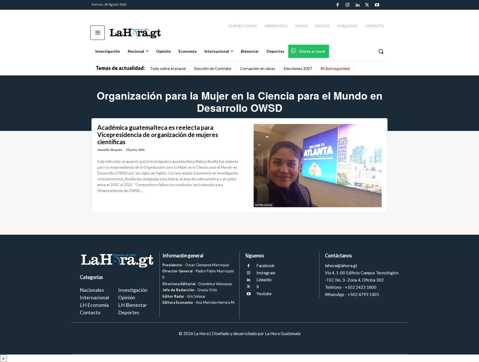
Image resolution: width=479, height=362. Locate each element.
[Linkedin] (357, 5)
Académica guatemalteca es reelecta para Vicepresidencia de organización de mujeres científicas (157, 135)
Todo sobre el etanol (168, 68)
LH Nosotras (263, 204)
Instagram (265, 272)
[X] (248, 286)
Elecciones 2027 (298, 68)
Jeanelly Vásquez (109, 149)
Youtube (264, 293)
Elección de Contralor (212, 68)
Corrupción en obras (257, 68)
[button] (381, 51)
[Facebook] (337, 5)
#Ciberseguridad (335, 68)
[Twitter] (367, 5)
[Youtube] (377, 5)
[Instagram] (347, 5)
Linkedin (264, 279)
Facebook (265, 265)
